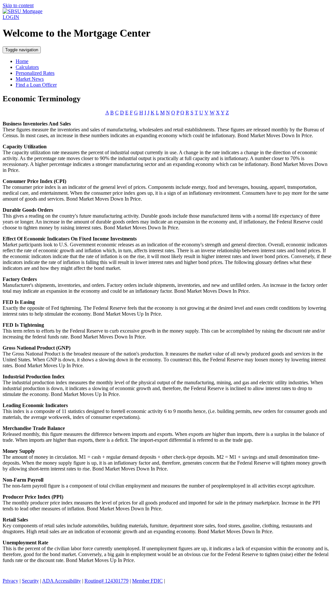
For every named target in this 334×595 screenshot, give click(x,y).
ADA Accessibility (61, 581)
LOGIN (11, 17)
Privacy (10, 581)
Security (30, 581)
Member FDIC (147, 581)
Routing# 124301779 (106, 581)
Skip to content (18, 5)
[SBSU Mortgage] (22, 11)
